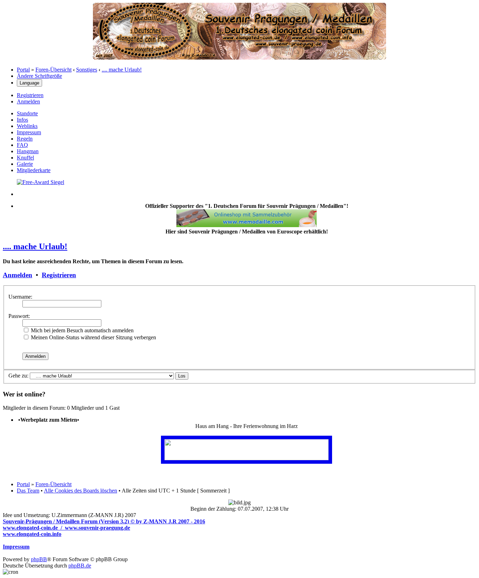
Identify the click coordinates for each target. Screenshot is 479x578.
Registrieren (30, 95)
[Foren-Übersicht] (239, 58)
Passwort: (19, 316)
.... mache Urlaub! (122, 70)
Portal (23, 70)
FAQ (22, 145)
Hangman (28, 151)
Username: (20, 297)
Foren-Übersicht (53, 70)
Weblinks (27, 126)
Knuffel (25, 158)
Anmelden (28, 101)
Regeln (25, 139)
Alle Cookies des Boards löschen (80, 491)
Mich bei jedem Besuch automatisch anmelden (81, 330)
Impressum (29, 132)
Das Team (28, 491)
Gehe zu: (18, 376)
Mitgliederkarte (33, 170)
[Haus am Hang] (246, 458)
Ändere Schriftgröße (39, 76)
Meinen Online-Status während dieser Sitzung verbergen (92, 337)
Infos (22, 120)
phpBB (39, 559)
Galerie (25, 164)
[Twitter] (40, 182)
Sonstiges (86, 70)
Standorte (27, 113)
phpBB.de (79, 566)
